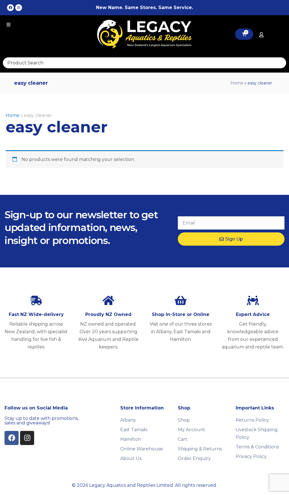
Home (237, 83)
